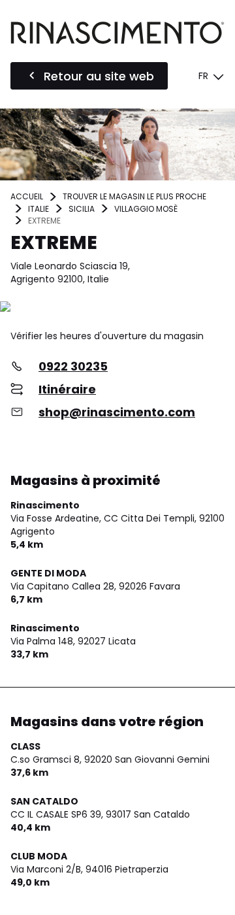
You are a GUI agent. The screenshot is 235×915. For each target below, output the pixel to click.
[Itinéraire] (117, 307)
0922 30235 (73, 366)
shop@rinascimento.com (117, 412)
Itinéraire (67, 389)
